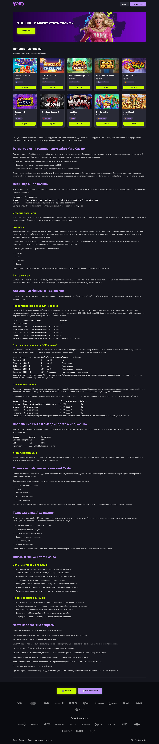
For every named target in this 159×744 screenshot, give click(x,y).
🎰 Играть (66, 690)
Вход (124, 4)
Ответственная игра (35, 740)
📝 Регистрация (90, 690)
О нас (15, 740)
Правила (22, 740)
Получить (26, 30)
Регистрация (138, 4)
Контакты (48, 740)
